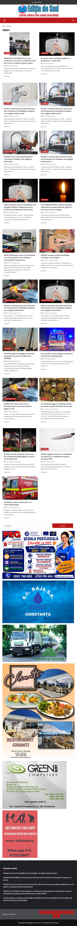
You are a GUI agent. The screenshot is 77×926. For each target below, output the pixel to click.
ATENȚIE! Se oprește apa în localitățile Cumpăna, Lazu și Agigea (55, 256)
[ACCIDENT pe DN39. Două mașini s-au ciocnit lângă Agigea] (20, 488)
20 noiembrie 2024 (52, 409)
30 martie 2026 (14, 116)
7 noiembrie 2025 (15, 263)
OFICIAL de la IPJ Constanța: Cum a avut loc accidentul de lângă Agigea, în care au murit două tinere (19, 456)
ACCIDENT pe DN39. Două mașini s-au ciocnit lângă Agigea (18, 503)
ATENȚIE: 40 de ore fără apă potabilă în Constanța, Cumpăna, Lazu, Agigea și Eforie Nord (18, 159)
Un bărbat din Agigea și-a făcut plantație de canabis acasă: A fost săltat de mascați (56, 405)
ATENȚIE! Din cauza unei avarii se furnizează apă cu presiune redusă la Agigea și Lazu (18, 406)
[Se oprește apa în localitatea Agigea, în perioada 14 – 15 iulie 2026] (57, 44)
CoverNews (45, 923)
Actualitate (8, 53)
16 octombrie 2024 (15, 462)
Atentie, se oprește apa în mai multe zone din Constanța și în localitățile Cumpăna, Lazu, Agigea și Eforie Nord (19, 308)
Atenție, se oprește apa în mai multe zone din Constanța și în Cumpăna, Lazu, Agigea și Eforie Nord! (57, 159)
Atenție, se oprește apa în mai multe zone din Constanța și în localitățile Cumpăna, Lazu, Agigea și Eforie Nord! (19, 111)
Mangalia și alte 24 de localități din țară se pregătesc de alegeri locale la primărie (30, 873)
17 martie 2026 (51, 212)
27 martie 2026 (51, 116)
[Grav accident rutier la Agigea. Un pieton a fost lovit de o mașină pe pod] (57, 339)
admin (7, 66)
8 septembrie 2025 (15, 361)
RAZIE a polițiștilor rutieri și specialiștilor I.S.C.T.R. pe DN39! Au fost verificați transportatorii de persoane (19, 257)
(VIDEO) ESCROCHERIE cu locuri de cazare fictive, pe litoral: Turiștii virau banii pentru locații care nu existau (37, 879)
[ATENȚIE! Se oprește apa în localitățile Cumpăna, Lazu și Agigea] (57, 241)
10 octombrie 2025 (15, 313)
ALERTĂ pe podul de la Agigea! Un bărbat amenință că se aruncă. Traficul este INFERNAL (19, 356)
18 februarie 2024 (15, 507)
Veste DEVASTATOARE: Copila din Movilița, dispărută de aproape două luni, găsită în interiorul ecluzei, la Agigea (56, 207)
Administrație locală (10, 151)
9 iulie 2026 (51, 63)
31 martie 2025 (14, 411)
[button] (4, 20)
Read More (7, 76)
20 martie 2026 (14, 212)
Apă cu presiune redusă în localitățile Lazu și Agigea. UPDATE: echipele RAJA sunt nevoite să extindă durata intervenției (20, 207)
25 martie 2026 (51, 164)
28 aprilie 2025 (51, 359)
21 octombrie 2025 (52, 260)
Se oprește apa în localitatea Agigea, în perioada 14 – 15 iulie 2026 (55, 59)
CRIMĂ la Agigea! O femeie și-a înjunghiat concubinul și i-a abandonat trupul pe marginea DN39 (56, 456)
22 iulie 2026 (14, 66)
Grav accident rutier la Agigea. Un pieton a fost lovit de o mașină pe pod (57, 355)
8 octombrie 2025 (52, 313)
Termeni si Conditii (8, 914)
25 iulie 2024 (51, 462)
